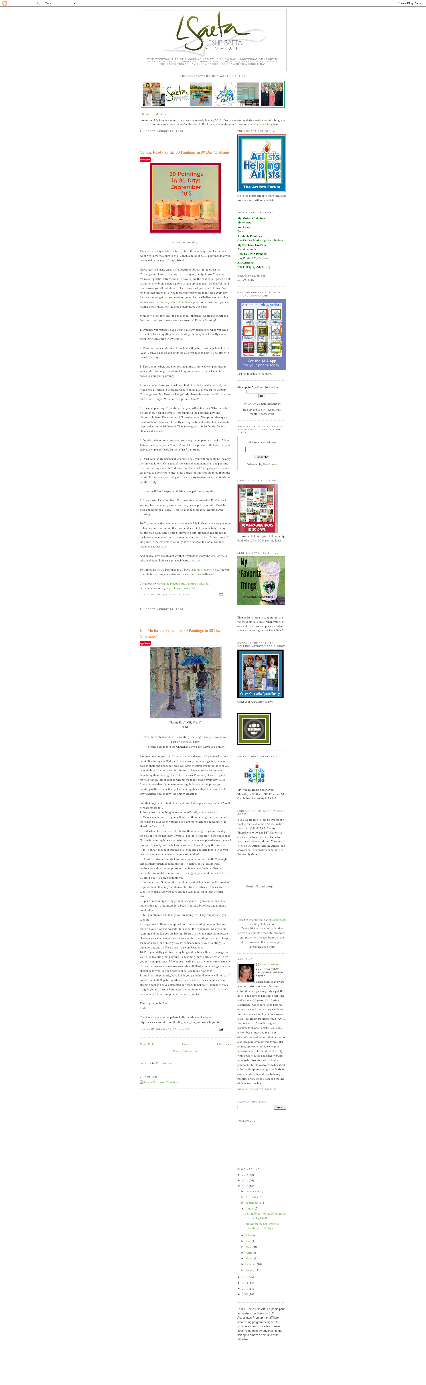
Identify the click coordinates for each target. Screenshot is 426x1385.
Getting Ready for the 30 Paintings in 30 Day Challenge (185, 152)
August (250, 1208)
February (251, 1264)
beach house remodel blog (182, 588)
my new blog (265, 124)
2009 (245, 1294)
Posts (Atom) (164, 1063)
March (250, 1258)
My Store (161, 114)
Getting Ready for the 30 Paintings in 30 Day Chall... (265, 1215)
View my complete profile (256, 1089)
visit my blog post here (204, 569)
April (249, 1253)
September (252, 1203)
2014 (245, 1180)
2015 (245, 1175)
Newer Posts (147, 1044)
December (252, 1191)
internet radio (257, 920)
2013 (245, 1186)
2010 (245, 1288)
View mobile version (185, 1051)
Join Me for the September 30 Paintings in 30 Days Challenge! (181, 633)
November (252, 1197)
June (249, 1241)
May (249, 1247)
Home (145, 114)
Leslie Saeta (279, 920)
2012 (245, 1277)
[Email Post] (220, 594)
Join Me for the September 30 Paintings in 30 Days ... (262, 1226)
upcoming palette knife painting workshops (183, 583)
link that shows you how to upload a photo (174, 302)
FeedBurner (270, 464)
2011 (245, 1283)
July (248, 1235)
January (251, 1270)
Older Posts (224, 1044)
